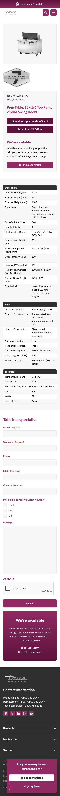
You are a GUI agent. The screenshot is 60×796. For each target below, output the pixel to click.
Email (11, 470)
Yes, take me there (31, 777)
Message (8, 522)
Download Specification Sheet (30, 121)
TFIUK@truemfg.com (30, 651)
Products (8, 728)
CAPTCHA (8, 579)
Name (11, 427)
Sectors (7, 750)
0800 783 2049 (30, 647)
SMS (11, 515)
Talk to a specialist (30, 164)
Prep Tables (19, 99)
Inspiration (10, 739)
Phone (6, 456)
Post (11, 510)
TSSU (9, 99)
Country (13, 485)
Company (13, 441)
